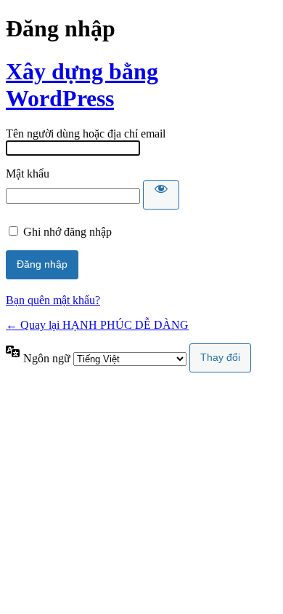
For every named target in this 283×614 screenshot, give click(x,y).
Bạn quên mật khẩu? (53, 300)
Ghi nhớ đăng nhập (67, 232)
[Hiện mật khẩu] (161, 195)
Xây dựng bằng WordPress (82, 84)
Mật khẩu (27, 173)
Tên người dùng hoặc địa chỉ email (85, 133)
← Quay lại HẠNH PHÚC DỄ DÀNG (97, 325)
